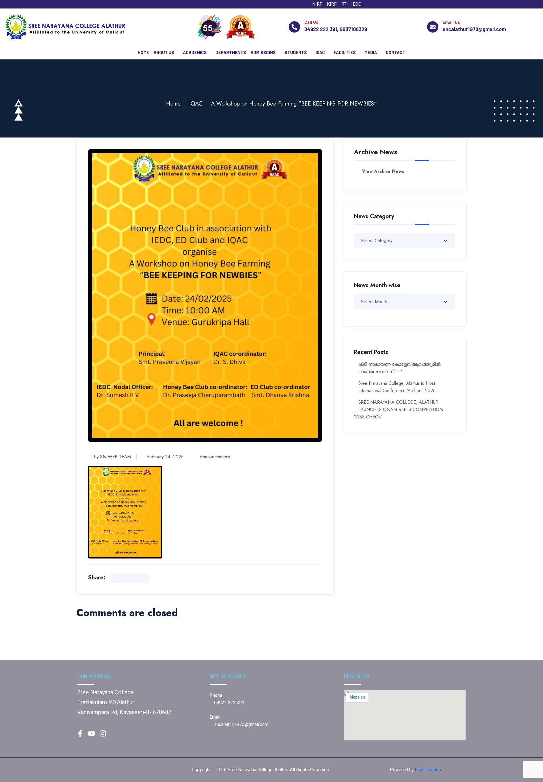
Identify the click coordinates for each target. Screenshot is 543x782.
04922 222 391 (228, 702)
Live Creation (428, 769)
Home (173, 104)
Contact (395, 52)
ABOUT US (164, 52)
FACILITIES (345, 52)
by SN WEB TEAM (112, 457)
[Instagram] (389, 4)
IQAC (320, 52)
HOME (143, 52)
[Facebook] (377, 4)
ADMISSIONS (263, 52)
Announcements (215, 457)
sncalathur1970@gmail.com (241, 724)
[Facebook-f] (80, 733)
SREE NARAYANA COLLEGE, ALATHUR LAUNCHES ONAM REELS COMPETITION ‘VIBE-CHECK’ (398, 409)
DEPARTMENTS (231, 52)
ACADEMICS (195, 52)
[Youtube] (400, 4)
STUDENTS (296, 52)
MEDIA (371, 52)
